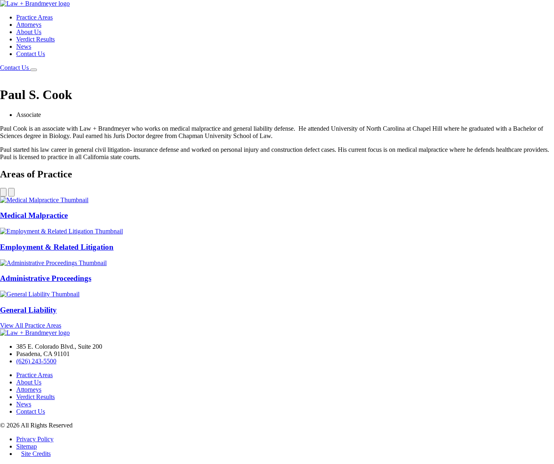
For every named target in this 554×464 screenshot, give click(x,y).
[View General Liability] (39, 294)
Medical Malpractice (34, 215)
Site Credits (36, 453)
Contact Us (30, 53)
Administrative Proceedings (45, 278)
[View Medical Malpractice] (44, 199)
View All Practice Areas (30, 325)
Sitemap (26, 446)
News (23, 46)
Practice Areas (34, 17)
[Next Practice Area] (11, 192)
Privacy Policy (35, 439)
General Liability (28, 310)
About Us (28, 31)
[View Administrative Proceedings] (53, 262)
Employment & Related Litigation (57, 247)
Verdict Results (35, 39)
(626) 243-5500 (36, 361)
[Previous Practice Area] (3, 192)
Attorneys (28, 24)
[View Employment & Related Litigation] (61, 231)
